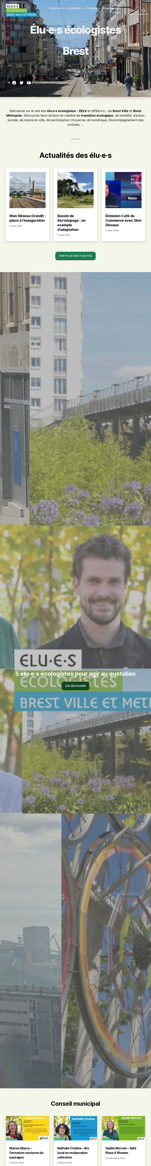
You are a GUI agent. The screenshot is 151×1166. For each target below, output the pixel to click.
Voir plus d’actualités (75, 255)
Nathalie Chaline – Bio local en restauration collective (73, 1152)
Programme (109, 8)
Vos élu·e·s (56, 8)
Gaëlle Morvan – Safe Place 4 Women (120, 1150)
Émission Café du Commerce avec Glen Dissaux (123, 220)
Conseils (91, 8)
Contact (115, 12)
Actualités (74, 8)
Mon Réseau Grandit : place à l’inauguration (27, 218)
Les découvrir (75, 685)
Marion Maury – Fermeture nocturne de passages (26, 1152)
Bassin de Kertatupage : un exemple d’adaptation (71, 223)
